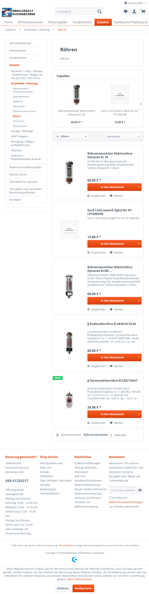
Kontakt (44, 472)
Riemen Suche (18, 174)
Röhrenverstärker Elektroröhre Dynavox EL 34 (76, 112)
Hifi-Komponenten (20, 43)
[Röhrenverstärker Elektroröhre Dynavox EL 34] (76, 94)
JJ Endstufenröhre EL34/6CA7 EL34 (111, 324)
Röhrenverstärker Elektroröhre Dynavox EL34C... (109, 269)
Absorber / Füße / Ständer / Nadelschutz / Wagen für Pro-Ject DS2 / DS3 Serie (27, 74)
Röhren (17, 116)
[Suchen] (99, 11)
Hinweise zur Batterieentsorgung (86, 504)
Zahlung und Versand (87, 497)
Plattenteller (19, 106)
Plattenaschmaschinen (24, 111)
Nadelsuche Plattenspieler (25, 167)
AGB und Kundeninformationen (88, 478)
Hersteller (15, 199)
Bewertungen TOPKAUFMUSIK (49, 491)
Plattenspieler (17, 50)
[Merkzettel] (125, 11)
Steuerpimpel (20, 125)
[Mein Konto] (134, 11)
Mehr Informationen (79, 579)
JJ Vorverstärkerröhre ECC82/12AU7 (112, 381)
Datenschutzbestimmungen (126, 502)
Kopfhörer (18, 101)
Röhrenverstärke (71, 435)
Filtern (64, 136)
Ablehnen (63, 588)
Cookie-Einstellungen (87, 463)
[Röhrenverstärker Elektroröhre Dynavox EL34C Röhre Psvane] (69, 286)
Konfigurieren (83, 588)
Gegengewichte (21, 96)
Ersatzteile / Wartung (24, 83)
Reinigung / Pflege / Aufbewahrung (23, 143)
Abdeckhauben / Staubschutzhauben (23, 90)
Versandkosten (66, 545)
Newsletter (46, 476)
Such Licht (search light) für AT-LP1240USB (120, 112)
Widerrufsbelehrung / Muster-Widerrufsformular (90, 487)
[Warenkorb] (143, 11)
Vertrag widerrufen (51, 463)
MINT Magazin (20, 136)
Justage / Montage (22, 131)
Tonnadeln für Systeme (23, 181)
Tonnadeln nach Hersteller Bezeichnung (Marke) (25, 190)
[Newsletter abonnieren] (139, 490)
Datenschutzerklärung (88, 493)
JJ (58, 435)
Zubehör (14, 65)
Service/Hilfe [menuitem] (135, 3)
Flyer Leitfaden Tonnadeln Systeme (56, 483)
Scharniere (18, 121)
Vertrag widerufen (85, 467)
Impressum (81, 472)
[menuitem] (79, 11)
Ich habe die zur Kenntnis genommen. (126, 502)
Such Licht (120, 435)
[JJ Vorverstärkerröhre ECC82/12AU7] (69, 399)
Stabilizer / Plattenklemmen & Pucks (26, 157)
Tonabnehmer (18, 57)
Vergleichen (98, 195)
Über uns (45, 467)
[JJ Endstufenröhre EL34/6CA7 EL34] (69, 342)
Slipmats (16, 150)
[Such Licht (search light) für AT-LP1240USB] (120, 94)
